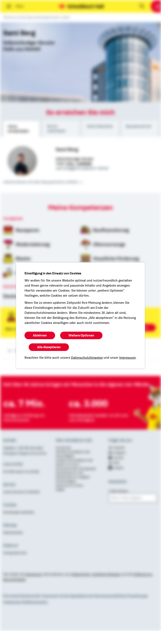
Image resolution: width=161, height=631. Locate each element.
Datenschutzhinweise (87, 358)
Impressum (127, 358)
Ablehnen (40, 335)
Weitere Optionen (81, 335)
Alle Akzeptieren (49, 347)
